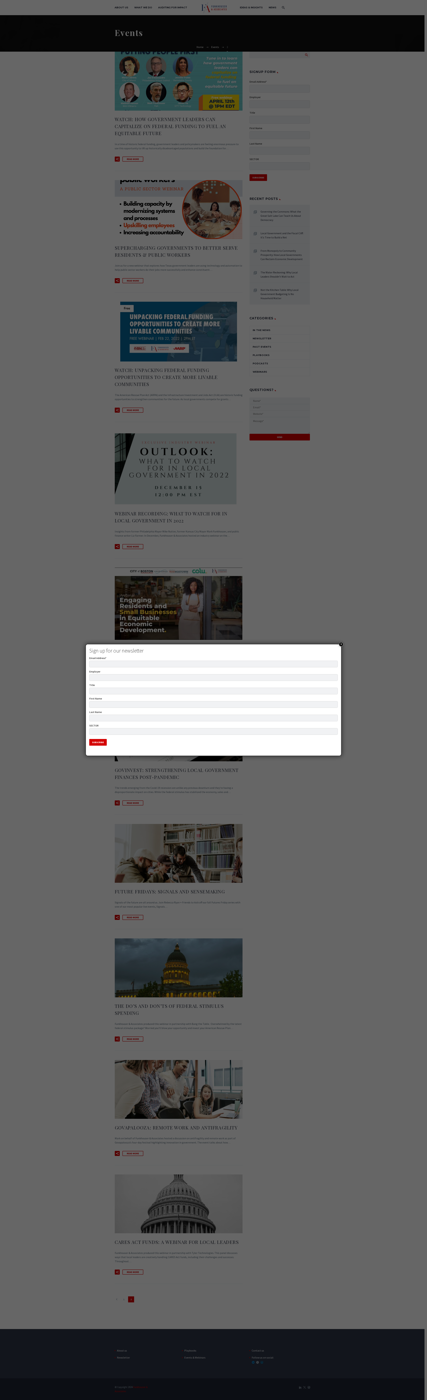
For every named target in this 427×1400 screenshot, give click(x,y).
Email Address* (97, 658)
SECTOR (94, 725)
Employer (94, 671)
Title (92, 685)
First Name (95, 698)
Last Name (95, 712)
